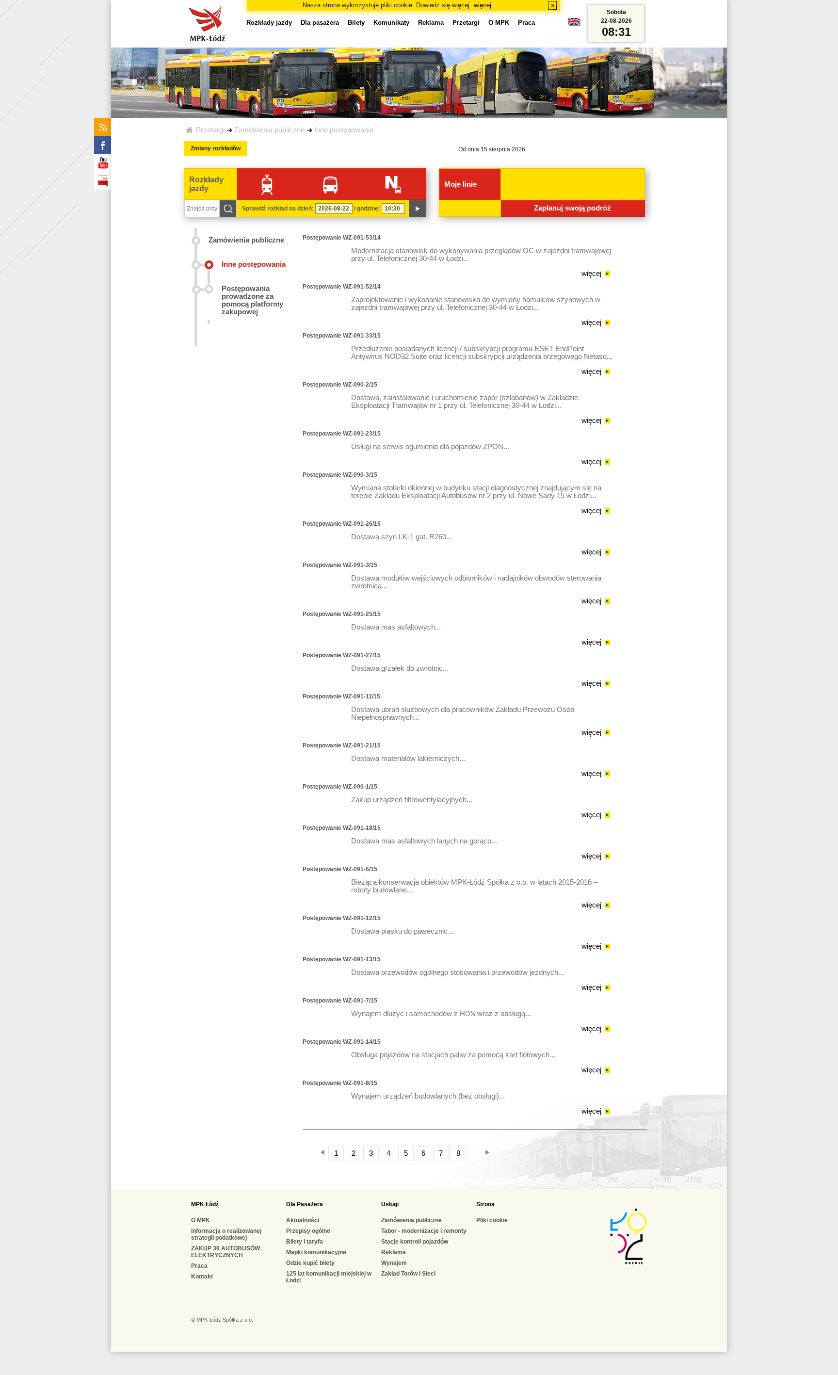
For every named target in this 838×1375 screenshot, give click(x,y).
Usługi (390, 1204)
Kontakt (202, 1276)
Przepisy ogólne (308, 1231)
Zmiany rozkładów (216, 148)
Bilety (356, 22)
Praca (526, 22)
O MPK (498, 22)
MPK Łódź (205, 1204)
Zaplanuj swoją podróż (572, 208)
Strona (485, 1204)
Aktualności (302, 1220)
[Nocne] (393, 184)
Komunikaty (391, 22)
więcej (482, 5)
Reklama (431, 22)
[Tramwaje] (267, 184)
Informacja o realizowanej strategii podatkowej (226, 1234)
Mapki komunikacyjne (316, 1252)
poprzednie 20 (317, 1152)
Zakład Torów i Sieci (408, 1273)
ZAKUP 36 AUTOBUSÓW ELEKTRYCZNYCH (225, 1252)
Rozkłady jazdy (269, 22)
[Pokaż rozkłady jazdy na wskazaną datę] (417, 208)
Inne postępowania (343, 130)
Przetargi (210, 130)
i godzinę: (367, 208)
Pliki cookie (492, 1220)
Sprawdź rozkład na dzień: (278, 208)
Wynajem (394, 1263)
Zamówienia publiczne (269, 130)
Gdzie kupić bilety (310, 1263)
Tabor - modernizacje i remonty (424, 1231)
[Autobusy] (330, 184)
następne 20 (497, 1152)
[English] (574, 24)
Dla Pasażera (304, 1204)
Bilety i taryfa (304, 1241)
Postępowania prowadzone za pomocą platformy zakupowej (252, 300)
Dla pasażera (320, 22)
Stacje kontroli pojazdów (414, 1241)
